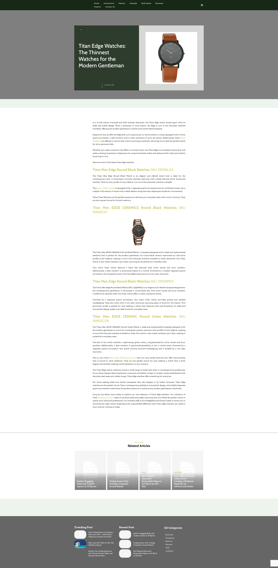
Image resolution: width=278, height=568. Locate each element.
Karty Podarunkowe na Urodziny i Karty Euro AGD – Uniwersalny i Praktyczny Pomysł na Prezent (100, 534)
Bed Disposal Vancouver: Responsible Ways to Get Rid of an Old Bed (151, 481)
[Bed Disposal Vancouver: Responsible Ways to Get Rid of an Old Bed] (155, 470)
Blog (79, 477)
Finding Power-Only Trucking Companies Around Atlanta (118, 484)
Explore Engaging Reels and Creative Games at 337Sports (86, 484)
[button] (202, 5)
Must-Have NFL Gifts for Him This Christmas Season (101, 544)
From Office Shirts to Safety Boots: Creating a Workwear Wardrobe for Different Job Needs (184, 481)
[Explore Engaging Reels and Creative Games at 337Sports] (90, 470)
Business (113, 477)
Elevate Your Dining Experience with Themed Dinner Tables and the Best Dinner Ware (100, 553)
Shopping (178, 472)
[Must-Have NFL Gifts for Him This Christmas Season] (80, 544)
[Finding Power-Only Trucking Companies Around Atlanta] (122, 470)
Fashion (81, 29)
